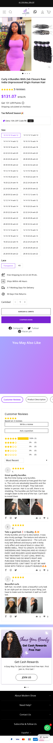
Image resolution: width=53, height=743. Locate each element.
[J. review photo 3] (37, 605)
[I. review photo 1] (11, 507)
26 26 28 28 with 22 (30, 218)
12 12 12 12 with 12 (31, 135)
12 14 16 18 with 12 (30, 171)
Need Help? (25, 705)
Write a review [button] (26, 424)
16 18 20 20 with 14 (30, 236)
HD (19, 265)
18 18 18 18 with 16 (10, 147)
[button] (7, 89)
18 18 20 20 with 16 (30, 206)
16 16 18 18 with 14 (10, 206)
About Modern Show (25, 695)
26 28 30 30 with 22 (10, 254)
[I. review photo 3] (37, 507)
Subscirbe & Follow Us (25, 724)
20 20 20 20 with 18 (30, 147)
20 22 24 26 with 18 (30, 182)
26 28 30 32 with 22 (10, 194)
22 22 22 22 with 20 (10, 153)
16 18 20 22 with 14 (30, 177)
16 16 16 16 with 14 (30, 141)
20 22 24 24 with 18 (30, 242)
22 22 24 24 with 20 (30, 212)
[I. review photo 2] (24, 507)
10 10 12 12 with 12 (30, 194)
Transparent (8, 266)
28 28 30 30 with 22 (10, 224)
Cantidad (6, 302)
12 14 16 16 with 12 (30, 230)
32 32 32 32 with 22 (30, 165)
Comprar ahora (26, 320)
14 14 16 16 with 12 (30, 200)
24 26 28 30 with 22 (30, 188)
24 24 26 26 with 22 (10, 218)
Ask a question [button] (26, 430)
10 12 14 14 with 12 (10, 230)
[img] (18, 468)
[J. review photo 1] (11, 605)
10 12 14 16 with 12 (10, 171)
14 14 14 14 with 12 (10, 141)
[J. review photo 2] (24, 605)
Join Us (26, 677)
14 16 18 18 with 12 (10, 236)
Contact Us (25, 714)
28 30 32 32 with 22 (30, 254)
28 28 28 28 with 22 (30, 159)
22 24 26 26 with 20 (10, 248)
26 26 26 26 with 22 (10, 159)
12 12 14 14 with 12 (10, 200)
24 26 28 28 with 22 (30, 248)
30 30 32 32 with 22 (30, 224)
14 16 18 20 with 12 (10, 177)
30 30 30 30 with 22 (10, 165)
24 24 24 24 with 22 (30, 153)
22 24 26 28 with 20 (10, 188)
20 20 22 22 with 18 (10, 212)
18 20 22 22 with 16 (10, 242)
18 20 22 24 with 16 (10, 182)
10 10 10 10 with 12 (11, 135)
